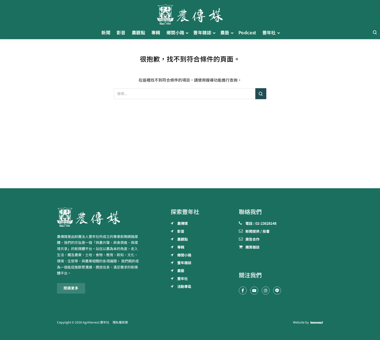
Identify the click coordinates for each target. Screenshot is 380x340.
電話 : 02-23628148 (260, 224)
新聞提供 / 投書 (257, 231)
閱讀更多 (71, 288)
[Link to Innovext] (317, 322)
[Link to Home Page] (190, 13)
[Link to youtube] (254, 290)
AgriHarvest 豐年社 (96, 322)
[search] (260, 93)
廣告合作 (252, 239)
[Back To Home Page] (99, 217)
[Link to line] (277, 290)
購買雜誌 (252, 247)
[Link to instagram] (266, 290)
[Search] (375, 32)
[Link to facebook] (243, 290)
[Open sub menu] (187, 32)
